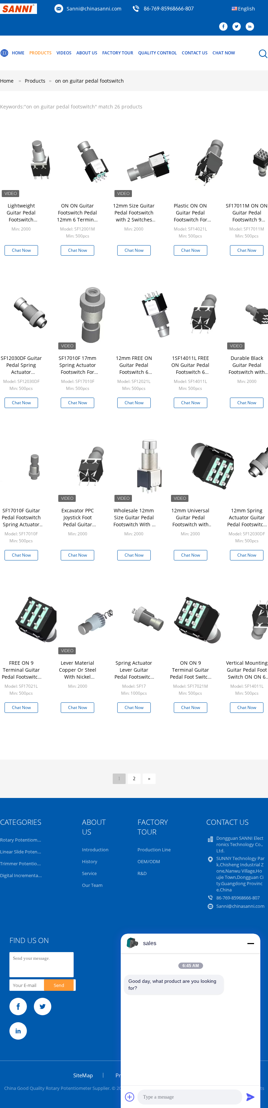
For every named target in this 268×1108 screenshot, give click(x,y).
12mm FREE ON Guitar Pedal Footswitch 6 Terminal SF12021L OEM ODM (134, 375)
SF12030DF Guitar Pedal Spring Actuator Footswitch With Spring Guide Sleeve (21, 375)
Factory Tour (117, 53)
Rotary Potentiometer (23, 840)
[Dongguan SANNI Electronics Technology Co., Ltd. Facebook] (225, 27)
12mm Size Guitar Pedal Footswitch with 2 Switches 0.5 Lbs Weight (134, 216)
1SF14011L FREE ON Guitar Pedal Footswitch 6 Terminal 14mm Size (190, 372)
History (89, 861)
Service (89, 873)
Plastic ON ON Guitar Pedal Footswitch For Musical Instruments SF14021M (190, 223)
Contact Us (195, 53)
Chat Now (224, 53)
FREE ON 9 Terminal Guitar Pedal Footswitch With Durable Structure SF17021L (21, 680)
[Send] (250, 1097)
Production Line (154, 849)
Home (18, 53)
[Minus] (250, 943)
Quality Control (157, 53)
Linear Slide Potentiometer (27, 852)
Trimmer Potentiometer (25, 863)
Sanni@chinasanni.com (94, 8)
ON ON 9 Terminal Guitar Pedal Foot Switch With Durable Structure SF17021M (190, 680)
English (246, 8)
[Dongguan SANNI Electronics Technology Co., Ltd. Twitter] (238, 27)
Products (40, 53)
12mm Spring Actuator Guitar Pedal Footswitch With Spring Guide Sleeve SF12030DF (246, 528)
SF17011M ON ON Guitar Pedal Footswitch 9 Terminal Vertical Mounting (247, 219)
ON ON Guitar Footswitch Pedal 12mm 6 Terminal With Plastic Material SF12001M (77, 223)
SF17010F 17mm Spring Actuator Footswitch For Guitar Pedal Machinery (77, 372)
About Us (86, 53)
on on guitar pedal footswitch (89, 80)
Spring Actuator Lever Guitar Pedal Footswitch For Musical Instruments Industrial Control (134, 680)
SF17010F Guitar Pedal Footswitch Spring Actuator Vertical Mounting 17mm (21, 524)
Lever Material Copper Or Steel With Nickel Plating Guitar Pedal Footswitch (77, 676)
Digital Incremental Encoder (28, 875)
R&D (142, 873)
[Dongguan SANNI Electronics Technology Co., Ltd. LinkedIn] (251, 27)
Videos (64, 53)
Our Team (92, 885)
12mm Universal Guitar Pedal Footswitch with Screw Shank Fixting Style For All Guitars (190, 528)
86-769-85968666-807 (169, 9)
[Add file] (130, 1097)
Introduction (95, 849)
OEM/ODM (148, 861)
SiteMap (83, 1075)
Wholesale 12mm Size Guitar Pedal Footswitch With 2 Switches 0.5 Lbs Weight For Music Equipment (134, 528)
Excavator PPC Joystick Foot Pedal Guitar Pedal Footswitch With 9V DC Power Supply (77, 528)
